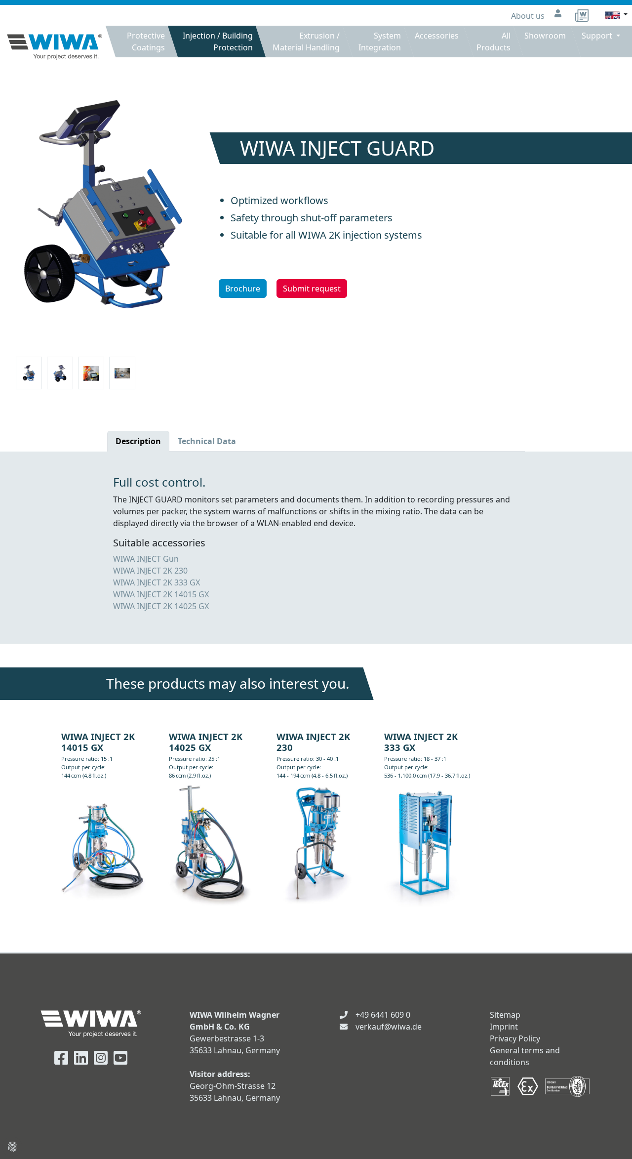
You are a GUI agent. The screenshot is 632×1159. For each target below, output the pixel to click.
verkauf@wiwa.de (389, 1026)
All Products (493, 41)
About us (529, 15)
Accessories (437, 35)
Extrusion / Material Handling (306, 41)
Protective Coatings (146, 41)
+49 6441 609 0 (383, 1014)
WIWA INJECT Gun (146, 558)
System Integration (379, 41)
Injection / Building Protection (218, 41)
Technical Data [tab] (207, 441)
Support (598, 35)
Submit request (312, 288)
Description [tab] (138, 441)
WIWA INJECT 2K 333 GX (156, 582)
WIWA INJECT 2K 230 (150, 570)
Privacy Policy (515, 1038)
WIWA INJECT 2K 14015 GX (161, 594)
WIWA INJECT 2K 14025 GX (161, 606)
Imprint (504, 1026)
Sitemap (505, 1014)
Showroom (545, 35)
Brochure (242, 288)
